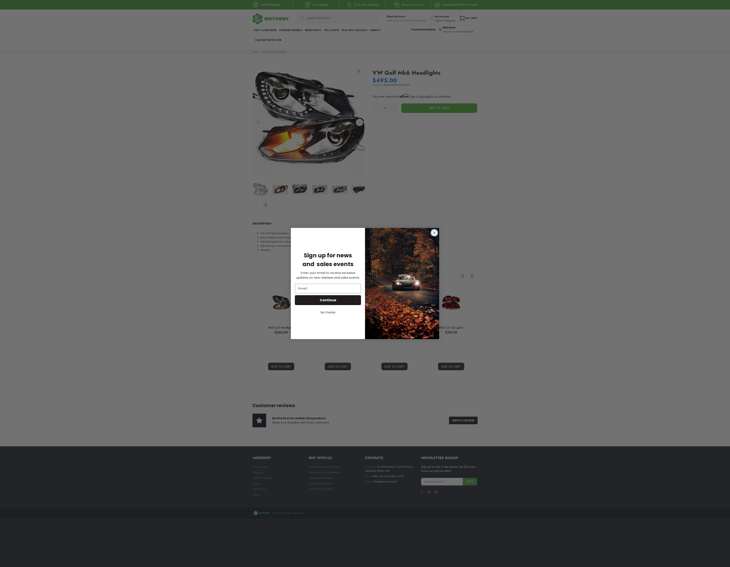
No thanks (328, 312)
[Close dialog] (434, 232)
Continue (328, 300)
